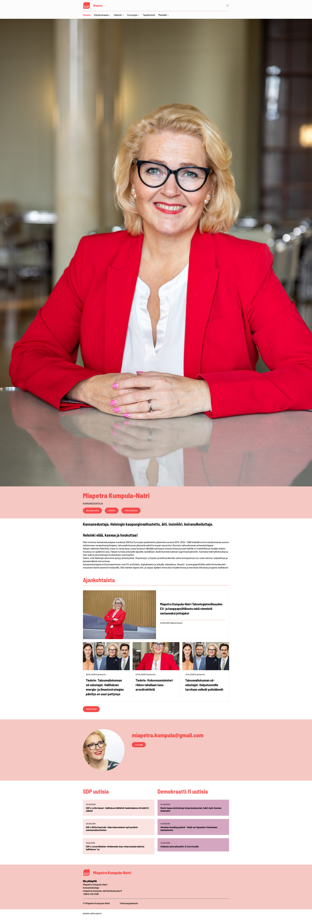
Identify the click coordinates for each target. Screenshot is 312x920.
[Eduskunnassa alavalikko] (109, 15)
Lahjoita (111, 510)
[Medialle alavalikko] (168, 15)
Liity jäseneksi (92, 510)
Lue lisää (139, 745)
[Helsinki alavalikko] (123, 15)
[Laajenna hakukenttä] (227, 5)
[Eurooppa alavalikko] (138, 15)
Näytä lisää (91, 709)
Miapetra (98, 5)
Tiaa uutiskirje (131, 510)
